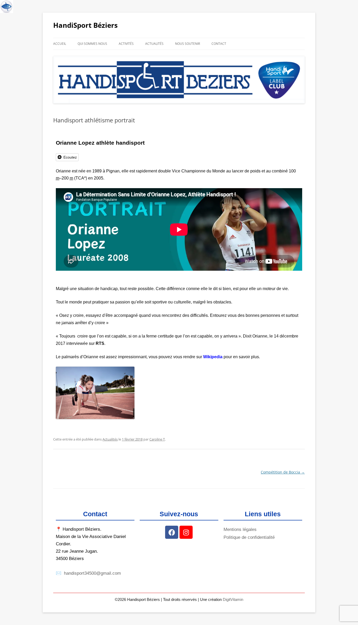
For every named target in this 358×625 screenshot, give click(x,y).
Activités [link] (126, 43)
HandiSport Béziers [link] (85, 25)
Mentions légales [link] (240, 529)
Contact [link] (218, 43)
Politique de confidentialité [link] (249, 537)
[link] (6, 6)
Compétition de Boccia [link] (283, 472)
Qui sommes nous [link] (92, 43)
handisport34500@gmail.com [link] (92, 573)
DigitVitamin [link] (233, 599)
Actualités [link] (154, 43)
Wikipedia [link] (213, 357)
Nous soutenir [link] (187, 43)
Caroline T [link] (157, 439)
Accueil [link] (59, 43)
